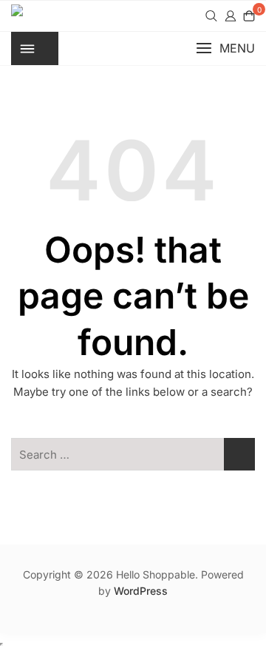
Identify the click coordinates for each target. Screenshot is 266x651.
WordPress (141, 590)
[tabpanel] (133, 16)
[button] (225, 48)
